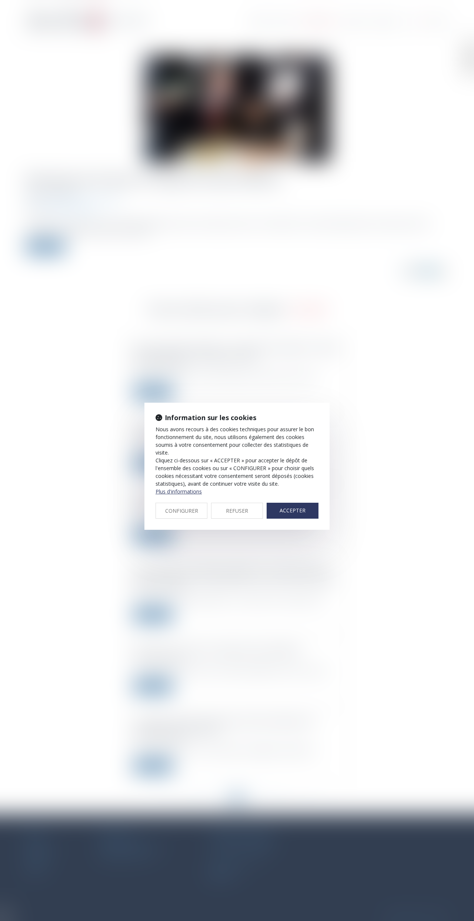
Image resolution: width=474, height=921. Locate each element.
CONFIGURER (181, 510)
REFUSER (237, 510)
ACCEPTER (293, 510)
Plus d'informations (179, 491)
